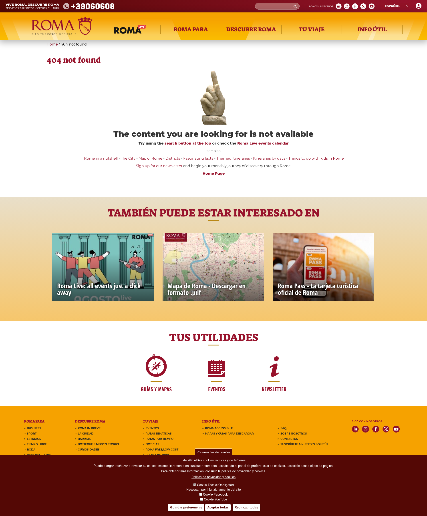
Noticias (152, 444)
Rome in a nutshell (101, 158)
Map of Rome (150, 158)
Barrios (84, 439)
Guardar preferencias (186, 507)
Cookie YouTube (215, 499)
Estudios (34, 439)
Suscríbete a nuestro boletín (304, 444)
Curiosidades (89, 449)
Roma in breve (89, 428)
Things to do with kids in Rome (316, 158)
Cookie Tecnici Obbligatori (215, 484)
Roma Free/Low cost (162, 449)
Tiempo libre (37, 444)
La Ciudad (85, 433)
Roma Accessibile (219, 428)
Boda (31, 449)
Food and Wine (158, 454)
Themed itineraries (233, 158)
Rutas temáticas (159, 433)
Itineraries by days (269, 158)
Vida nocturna (39, 454)
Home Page (214, 173)
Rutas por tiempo (159, 439)
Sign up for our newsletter (159, 166)
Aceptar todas (218, 507)
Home (52, 44)
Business (34, 428)
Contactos (289, 439)
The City (128, 158)
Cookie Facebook (215, 494)
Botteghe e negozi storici (98, 444)
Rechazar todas (246, 507)
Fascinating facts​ (198, 158)
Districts (172, 158)
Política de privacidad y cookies (213, 476)
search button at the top (188, 143)
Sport (31, 433)
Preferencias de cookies (213, 452)
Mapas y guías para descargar (229, 433)
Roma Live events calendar (263, 143)
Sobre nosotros (293, 433)
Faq (283, 428)
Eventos (152, 428)
